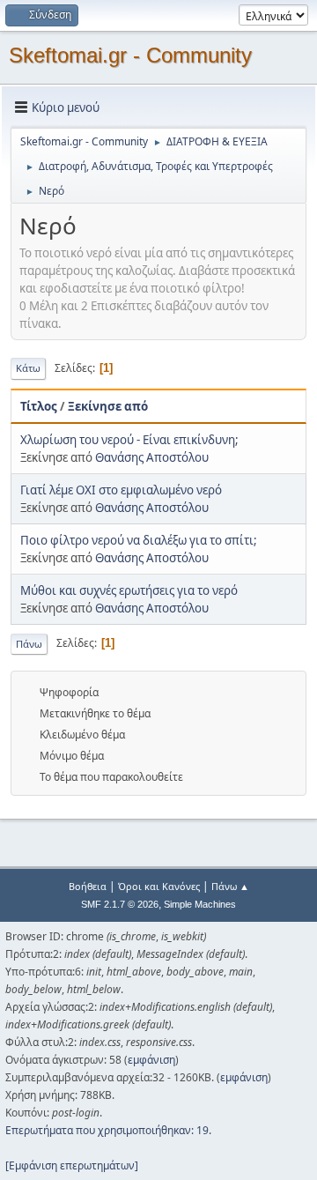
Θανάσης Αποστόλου (152, 457)
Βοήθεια (88, 886)
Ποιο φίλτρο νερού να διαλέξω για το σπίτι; (138, 540)
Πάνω (29, 643)
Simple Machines (200, 904)
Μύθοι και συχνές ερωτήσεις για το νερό (129, 590)
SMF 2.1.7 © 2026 (119, 904)
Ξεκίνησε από (108, 406)
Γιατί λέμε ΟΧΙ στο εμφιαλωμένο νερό (121, 490)
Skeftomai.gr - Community (130, 55)
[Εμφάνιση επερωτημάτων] (71, 1165)
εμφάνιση (151, 1059)
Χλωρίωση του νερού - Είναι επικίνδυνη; (129, 440)
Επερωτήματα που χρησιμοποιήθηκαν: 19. (108, 1130)
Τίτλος (38, 406)
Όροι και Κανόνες (159, 886)
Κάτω (28, 368)
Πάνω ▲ (230, 886)
